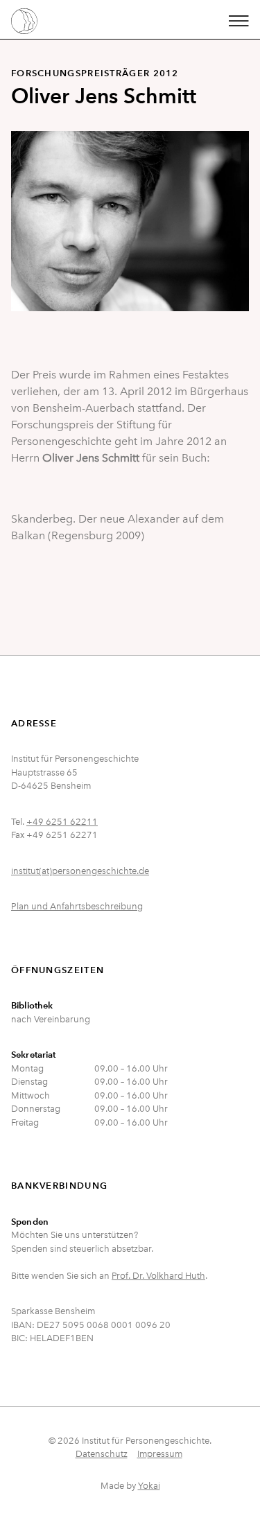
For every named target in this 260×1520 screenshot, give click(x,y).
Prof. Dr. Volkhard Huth (158, 1275)
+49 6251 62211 (62, 821)
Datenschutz (102, 1454)
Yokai (149, 1485)
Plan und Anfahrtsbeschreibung (77, 906)
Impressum (159, 1454)
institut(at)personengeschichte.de (80, 871)
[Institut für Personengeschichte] (24, 19)
